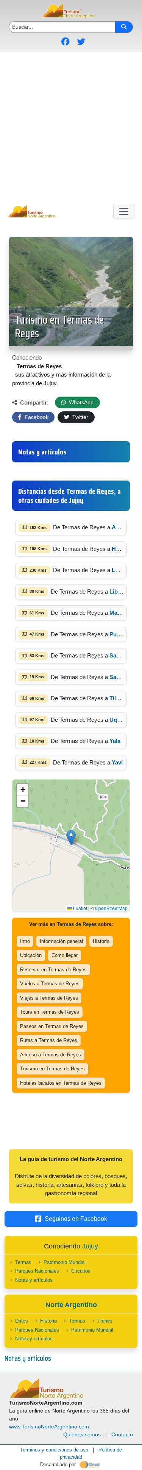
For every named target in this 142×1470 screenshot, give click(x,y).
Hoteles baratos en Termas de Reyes (60, 1083)
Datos (21, 1321)
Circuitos (81, 1271)
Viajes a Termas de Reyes (49, 998)
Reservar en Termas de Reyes (53, 969)
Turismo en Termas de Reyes (59, 326)
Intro (25, 941)
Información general (61, 941)
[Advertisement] (71, 126)
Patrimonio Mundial (65, 1262)
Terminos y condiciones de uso (54, 1450)
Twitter (79, 417)
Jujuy (90, 1246)
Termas (23, 1262)
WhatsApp (80, 402)
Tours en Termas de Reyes (49, 1012)
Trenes (104, 1321)
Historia (101, 941)
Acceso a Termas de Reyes (50, 1055)
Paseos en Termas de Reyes (52, 1026)
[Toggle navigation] (123, 211)
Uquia (117, 719)
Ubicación (31, 955)
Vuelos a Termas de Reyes (50, 983)
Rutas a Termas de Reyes (48, 1040)
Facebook (35, 417)
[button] (71, 837)
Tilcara (118, 698)
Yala (114, 741)
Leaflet (79, 908)
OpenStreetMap (111, 908)
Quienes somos (82, 1434)
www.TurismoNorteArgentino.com (49, 1426)
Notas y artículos (34, 1280)
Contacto (122, 1434)
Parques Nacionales (37, 1271)
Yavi (117, 762)
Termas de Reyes (77, 924)
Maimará (120, 612)
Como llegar (64, 955)
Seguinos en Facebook (76, 1219)
